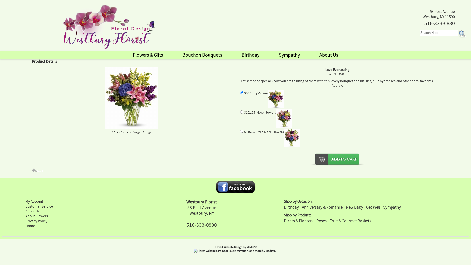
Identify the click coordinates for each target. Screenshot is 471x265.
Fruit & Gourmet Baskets (350, 221)
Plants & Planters (298, 221)
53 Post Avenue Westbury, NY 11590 (439, 14)
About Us (32, 211)
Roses (321, 221)
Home (30, 226)
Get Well (373, 207)
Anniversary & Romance (322, 207)
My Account (34, 201)
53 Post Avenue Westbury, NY (201, 210)
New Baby (354, 207)
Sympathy (392, 207)
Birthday (291, 207)
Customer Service (39, 206)
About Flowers (37, 216)
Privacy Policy (36, 221)
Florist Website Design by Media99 (236, 247)
